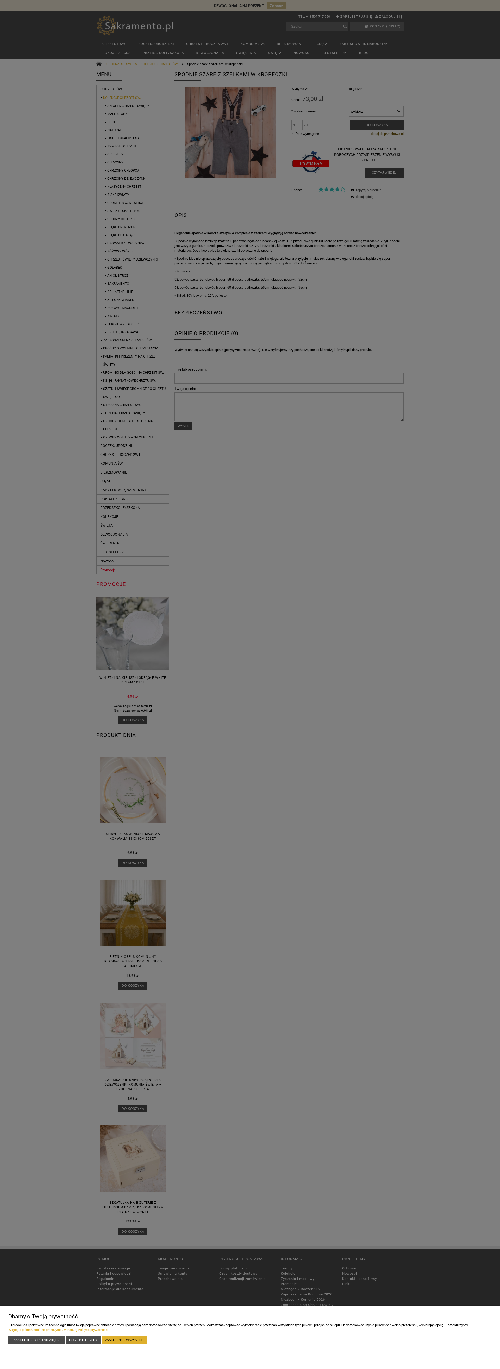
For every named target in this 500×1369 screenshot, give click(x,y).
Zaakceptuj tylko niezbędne (37, 1340)
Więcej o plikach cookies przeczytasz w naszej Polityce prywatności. (58, 1330)
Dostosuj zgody (83, 1340)
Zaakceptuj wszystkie (124, 1340)
